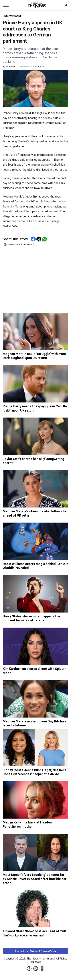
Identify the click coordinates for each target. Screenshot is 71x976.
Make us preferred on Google (20, 244)
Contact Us (21, 951)
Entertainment (12, 16)
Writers (34, 951)
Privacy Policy (48, 951)
